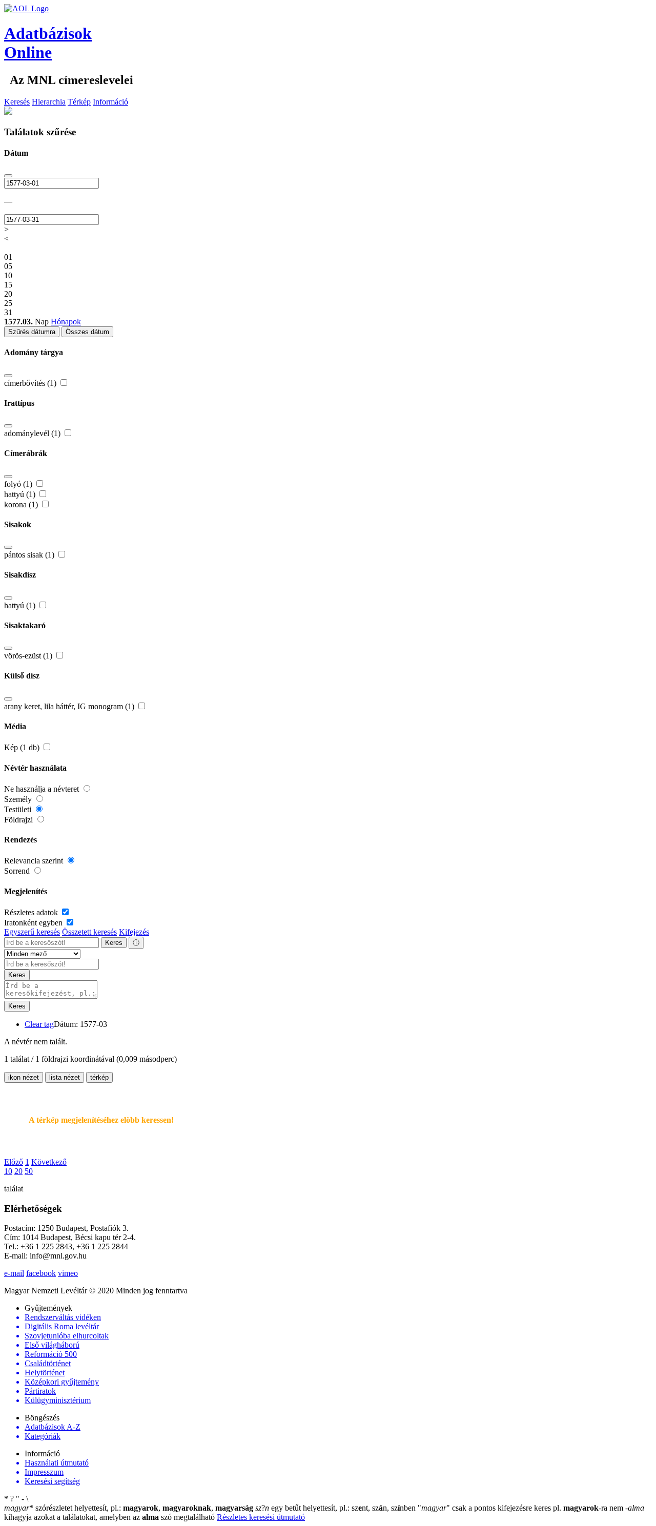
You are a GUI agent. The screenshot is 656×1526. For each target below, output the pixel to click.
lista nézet (64, 1077)
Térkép (79, 101)
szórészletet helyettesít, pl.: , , (128, 1507)
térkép (99, 1077)
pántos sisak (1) (30, 554)
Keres (113, 942)
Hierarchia (49, 101)
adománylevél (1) (33, 433)
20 (18, 1171)
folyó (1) (19, 484)
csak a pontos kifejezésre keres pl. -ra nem (521, 1507)
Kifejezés (134, 931)
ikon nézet (23, 1077)
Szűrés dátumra (31, 332)
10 (8, 1171)
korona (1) (22, 504)
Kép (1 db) (23, 747)
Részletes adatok (32, 912)
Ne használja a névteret (42, 789)
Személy (19, 799)
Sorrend (18, 871)
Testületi (18, 809)
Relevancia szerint (34, 860)
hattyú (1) (20, 494)
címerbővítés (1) (31, 383)
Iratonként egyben (34, 922)
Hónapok (66, 321)
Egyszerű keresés (32, 931)
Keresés (17, 101)
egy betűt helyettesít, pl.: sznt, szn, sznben (336, 1507)
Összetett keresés (89, 931)
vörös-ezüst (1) (29, 655)
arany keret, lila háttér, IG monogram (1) (70, 706)
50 (29, 1171)
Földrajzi (19, 819)
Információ (110, 101)
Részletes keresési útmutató (261, 1517)
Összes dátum (87, 332)
